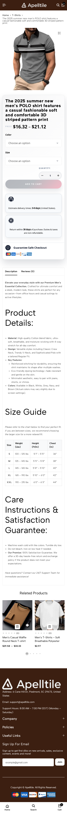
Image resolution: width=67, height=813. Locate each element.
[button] (27, 653)
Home (5, 15)
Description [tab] (11, 271)
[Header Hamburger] (4, 5)
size (7, 152)
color (8, 134)
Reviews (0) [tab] (27, 271)
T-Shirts (16, 15)
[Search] (58, 5)
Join (59, 762)
